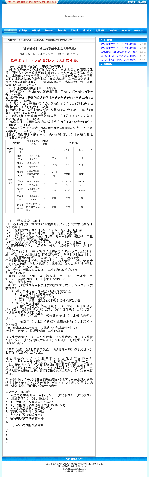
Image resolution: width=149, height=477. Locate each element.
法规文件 (36, 29)
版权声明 (79, 459)
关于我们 (70, 459)
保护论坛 (138, 29)
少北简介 (23, 29)
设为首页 (132, 2)
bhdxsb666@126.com (77, 469)
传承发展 (100, 29)
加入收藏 (142, 2)
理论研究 (74, 29)
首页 (18, 40)
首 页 (10, 29)
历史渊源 (113, 29)
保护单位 (126, 29)
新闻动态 (49, 29)
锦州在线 (80, 471)
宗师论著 (62, 29)
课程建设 (27, 40)
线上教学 (87, 29)
